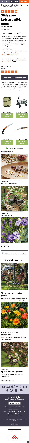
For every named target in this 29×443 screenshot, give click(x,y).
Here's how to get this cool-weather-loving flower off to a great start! (13, 338)
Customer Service (15, 403)
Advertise (9, 413)
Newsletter (8, 8)
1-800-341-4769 (15, 401)
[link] (14, 148)
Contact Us (20, 411)
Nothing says (5, 29)
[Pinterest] (16, 391)
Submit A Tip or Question (9, 411)
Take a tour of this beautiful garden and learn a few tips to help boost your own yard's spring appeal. (14, 299)
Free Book (14, 1)
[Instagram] (11, 391)
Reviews (17, 413)
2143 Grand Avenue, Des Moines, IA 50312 (15, 399)
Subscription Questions (13, 409)
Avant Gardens (19, 51)
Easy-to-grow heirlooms (9, 183)
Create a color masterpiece (9, 247)
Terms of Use (18, 415)
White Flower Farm (12, 55)
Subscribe (23, 1)
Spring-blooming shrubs (12, 371)
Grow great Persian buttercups (9, 333)
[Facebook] (7, 391)
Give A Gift (5, 1)
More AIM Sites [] (14, 430)
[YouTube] (21, 391)
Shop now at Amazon (7, 115)
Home (2, 8)
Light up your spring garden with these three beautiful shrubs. (12, 375)
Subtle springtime (6, 215)
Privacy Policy (9, 415)
